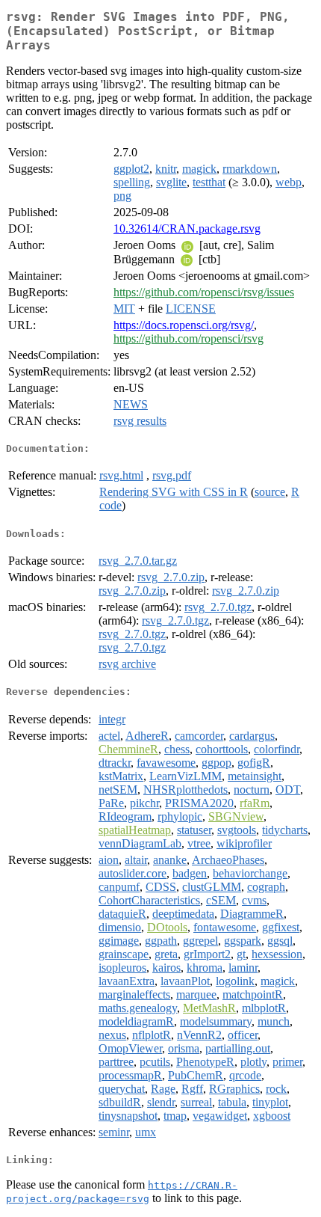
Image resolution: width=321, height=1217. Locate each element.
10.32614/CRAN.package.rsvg (187, 228)
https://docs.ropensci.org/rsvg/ (183, 325)
